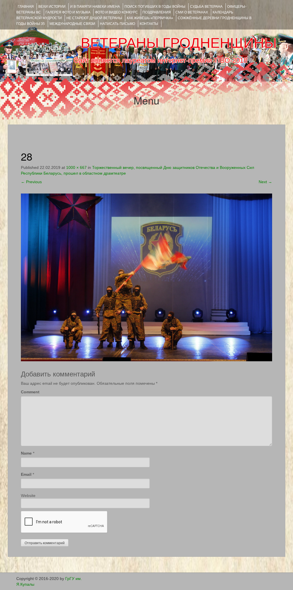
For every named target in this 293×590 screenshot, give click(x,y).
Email (26, 474)
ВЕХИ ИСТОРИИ (52, 7)
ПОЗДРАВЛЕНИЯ (156, 12)
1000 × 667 (76, 167)
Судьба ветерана (206, 7)
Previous (31, 181)
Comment (30, 392)
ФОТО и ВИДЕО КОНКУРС (116, 12)
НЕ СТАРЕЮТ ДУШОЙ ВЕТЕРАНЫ (94, 18)
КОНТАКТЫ (149, 24)
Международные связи (72, 24)
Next (265, 181)
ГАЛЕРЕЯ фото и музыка (67, 12)
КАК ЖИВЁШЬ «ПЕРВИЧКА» (150, 18)
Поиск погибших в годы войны (154, 7)
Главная (26, 7)
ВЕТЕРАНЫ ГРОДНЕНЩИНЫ (179, 43)
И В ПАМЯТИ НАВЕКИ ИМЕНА (95, 7)
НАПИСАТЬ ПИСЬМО (117, 24)
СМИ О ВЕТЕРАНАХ (191, 12)
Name (26, 453)
